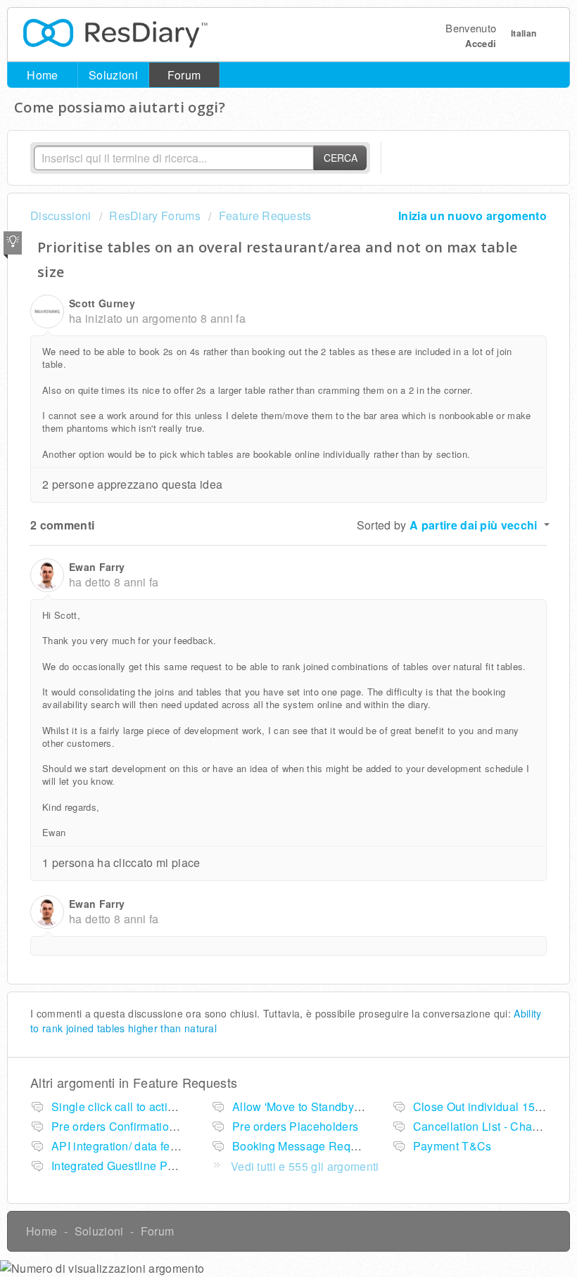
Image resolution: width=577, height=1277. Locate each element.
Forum (184, 75)
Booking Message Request (302, 1146)
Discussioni (60, 215)
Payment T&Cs (452, 1146)
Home (42, 75)
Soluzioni (113, 75)
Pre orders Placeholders (295, 1126)
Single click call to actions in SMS (139, 1106)
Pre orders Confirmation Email (129, 1126)
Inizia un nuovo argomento (472, 215)
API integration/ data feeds (120, 1146)
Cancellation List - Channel (484, 1126)
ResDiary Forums (155, 215)
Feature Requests (265, 215)
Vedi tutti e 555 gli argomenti (305, 1166)
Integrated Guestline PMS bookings (143, 1165)
